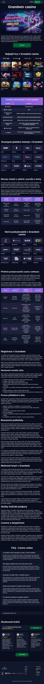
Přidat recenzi (36, 627)
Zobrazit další (22, 654)
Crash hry (26, 58)
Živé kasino (15, 58)
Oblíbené (5, 58)
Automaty (37, 58)
